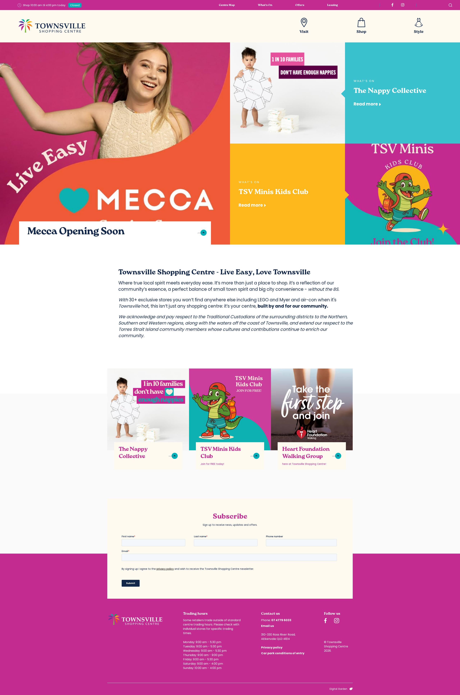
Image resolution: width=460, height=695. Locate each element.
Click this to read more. (121, 370)
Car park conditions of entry (282, 653)
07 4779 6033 (281, 620)
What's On (265, 5)
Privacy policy (271, 647)
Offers (299, 5)
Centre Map (227, 5)
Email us (267, 626)
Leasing (332, 5)
